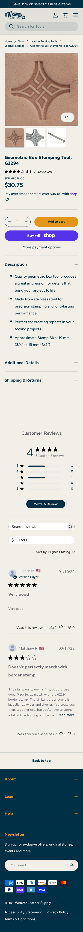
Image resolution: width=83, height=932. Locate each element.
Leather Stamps (14, 45)
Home (8, 41)
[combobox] (41, 26)
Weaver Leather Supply (33, 903)
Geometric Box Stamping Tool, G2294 (54, 45)
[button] (65, 15)
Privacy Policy (57, 912)
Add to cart (56, 222)
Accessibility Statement (23, 912)
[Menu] (76, 15)
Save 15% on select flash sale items (41, 4)
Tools (21, 41)
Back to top (41, 761)
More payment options (42, 247)
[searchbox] (37, 526)
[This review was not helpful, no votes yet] (69, 627)
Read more (65, 715)
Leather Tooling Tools (43, 41)
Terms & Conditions (20, 919)
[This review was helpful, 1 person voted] (61, 627)
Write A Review (46, 504)
